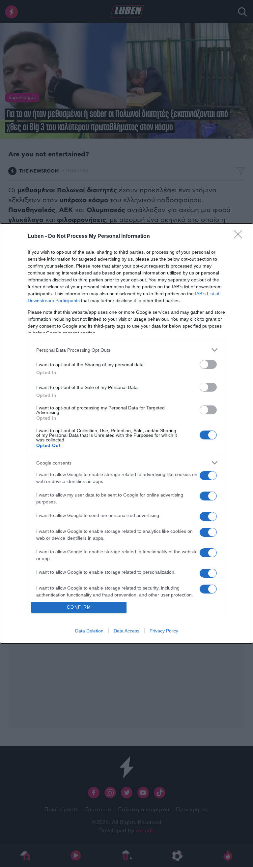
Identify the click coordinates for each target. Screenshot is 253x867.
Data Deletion (89, 630)
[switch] (208, 364)
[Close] (240, 236)
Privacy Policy (164, 630)
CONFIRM (79, 607)
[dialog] (126, 433)
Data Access (126, 630)
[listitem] (126, 349)
